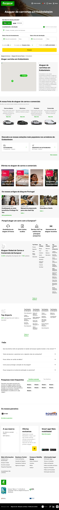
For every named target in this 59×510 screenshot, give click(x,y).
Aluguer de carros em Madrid (37, 384)
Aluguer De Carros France (18, 56)
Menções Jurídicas (22, 506)
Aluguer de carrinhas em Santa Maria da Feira (52, 387)
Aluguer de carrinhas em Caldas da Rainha (30, 390)
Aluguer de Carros (5, 56)
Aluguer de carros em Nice (37, 387)
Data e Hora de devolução (37, 35)
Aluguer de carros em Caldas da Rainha (52, 384)
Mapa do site (14, 506)
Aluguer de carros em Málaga (44, 384)
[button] (12, 81)
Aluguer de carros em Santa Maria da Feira (30, 387)
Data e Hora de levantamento (10, 35)
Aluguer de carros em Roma (30, 384)
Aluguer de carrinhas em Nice (44, 387)
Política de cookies (32, 506)
